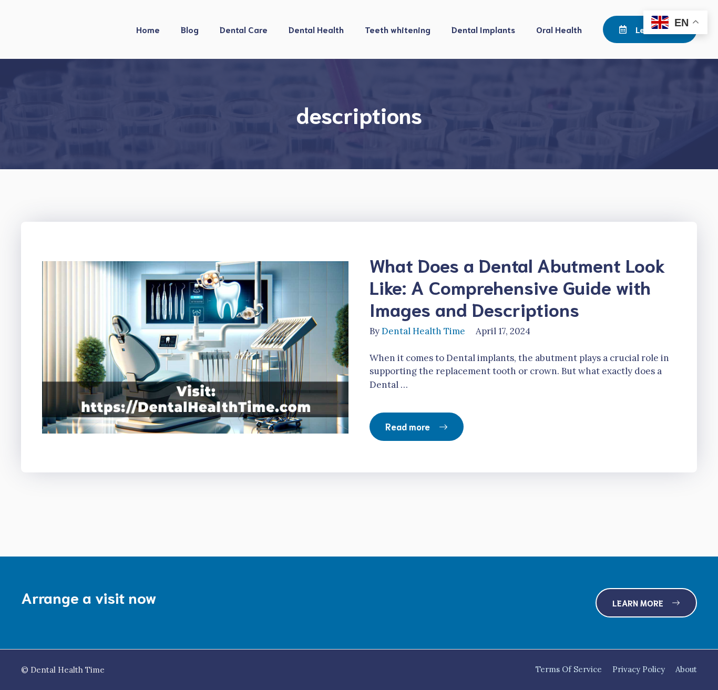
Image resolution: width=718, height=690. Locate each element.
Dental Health (316, 29)
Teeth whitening (397, 29)
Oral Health (559, 29)
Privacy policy (638, 669)
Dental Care (244, 29)
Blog (190, 29)
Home (148, 29)
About (686, 669)
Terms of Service (569, 669)
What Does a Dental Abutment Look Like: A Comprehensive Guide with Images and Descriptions (517, 286)
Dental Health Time (423, 331)
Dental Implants (483, 29)
